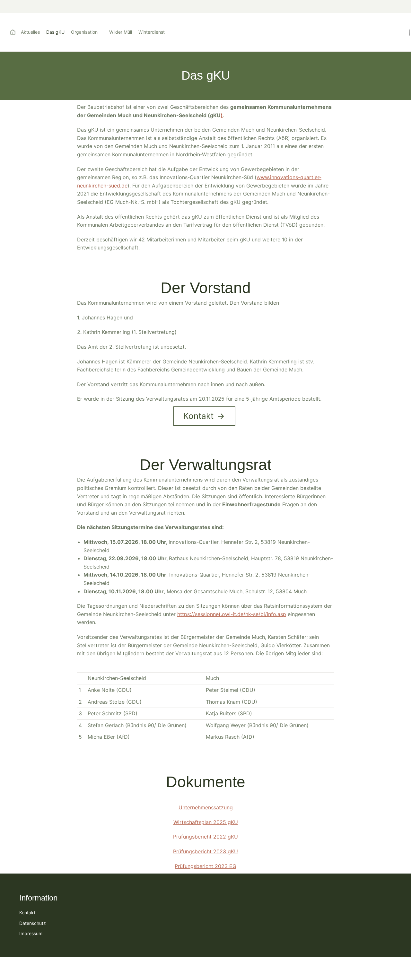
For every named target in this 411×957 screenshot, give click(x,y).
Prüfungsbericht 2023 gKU (205, 851)
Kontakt (198, 416)
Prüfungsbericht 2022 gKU (205, 836)
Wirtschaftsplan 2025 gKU (205, 822)
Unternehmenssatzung (206, 807)
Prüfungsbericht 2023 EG (205, 866)
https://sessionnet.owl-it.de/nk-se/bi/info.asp (231, 614)
